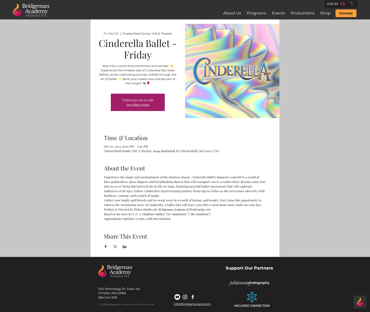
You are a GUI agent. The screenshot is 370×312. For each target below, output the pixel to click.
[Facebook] (193, 297)
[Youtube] (177, 297)
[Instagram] (185, 297)
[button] (352, 4)
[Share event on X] (115, 246)
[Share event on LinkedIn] (124, 246)
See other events (137, 105)
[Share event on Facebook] (106, 246)
